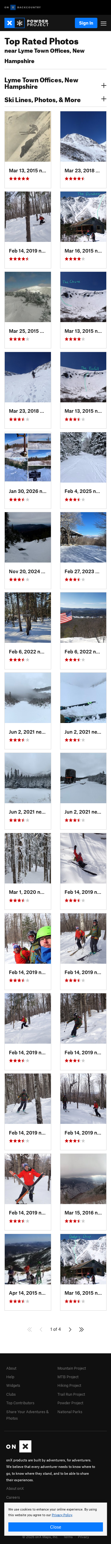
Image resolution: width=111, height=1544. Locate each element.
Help (10, 1376)
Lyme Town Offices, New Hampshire (41, 82)
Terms (68, 1537)
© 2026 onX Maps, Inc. (40, 1537)
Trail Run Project (71, 1394)
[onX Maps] (18, 1451)
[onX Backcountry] (22, 7)
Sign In (86, 22)
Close (55, 1526)
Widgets (13, 1385)
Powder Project (70, 1402)
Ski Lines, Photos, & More (42, 98)
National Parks (69, 1411)
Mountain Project (71, 1368)
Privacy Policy (62, 1515)
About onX (15, 1488)
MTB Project (67, 1376)
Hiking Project (69, 1385)
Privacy (83, 1537)
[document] (55, 1519)
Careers (13, 1497)
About (11, 1368)
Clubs (11, 1394)
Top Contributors (20, 1402)
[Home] (29, 23)
